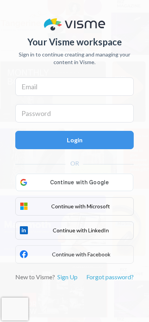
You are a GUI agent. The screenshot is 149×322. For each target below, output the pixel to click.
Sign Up (67, 276)
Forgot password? (110, 276)
